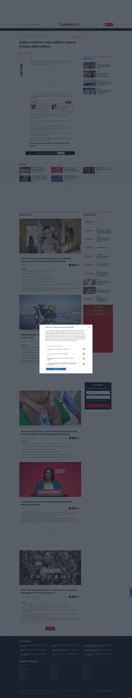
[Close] (89, 327)
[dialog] (66, 349)
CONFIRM (56, 369)
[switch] (83, 349)
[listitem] (66, 346)
